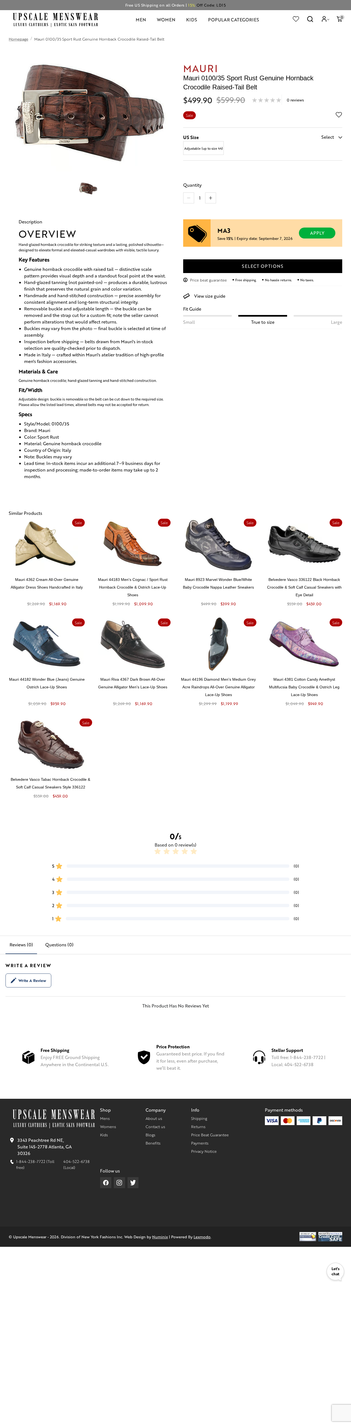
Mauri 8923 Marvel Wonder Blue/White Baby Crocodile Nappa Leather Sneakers (218, 583)
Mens (105, 1118)
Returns (198, 1126)
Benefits (153, 1142)
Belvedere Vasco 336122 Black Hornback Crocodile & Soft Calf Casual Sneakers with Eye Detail (304, 587)
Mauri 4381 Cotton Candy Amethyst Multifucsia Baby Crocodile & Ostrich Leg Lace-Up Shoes (304, 687)
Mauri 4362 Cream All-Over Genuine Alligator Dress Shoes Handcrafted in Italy (47, 583)
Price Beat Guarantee (210, 1134)
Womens (108, 1126)
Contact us (155, 1126)
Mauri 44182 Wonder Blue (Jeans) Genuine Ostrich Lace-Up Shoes (47, 683)
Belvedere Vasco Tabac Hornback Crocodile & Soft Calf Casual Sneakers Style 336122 (50, 783)
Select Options (262, 266)
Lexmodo (202, 1236)
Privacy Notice (204, 1151)
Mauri (200, 67)
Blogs (150, 1134)
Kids (104, 1134)
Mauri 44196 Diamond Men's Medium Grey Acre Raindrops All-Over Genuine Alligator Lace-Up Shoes (218, 687)
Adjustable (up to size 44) (203, 148)
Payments (199, 1142)
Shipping (199, 1118)
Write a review (32, 980)
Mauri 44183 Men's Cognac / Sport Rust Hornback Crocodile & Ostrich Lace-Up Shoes (133, 587)
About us (154, 1118)
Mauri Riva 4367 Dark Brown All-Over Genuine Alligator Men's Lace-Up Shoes (132, 683)
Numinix (160, 1236)
